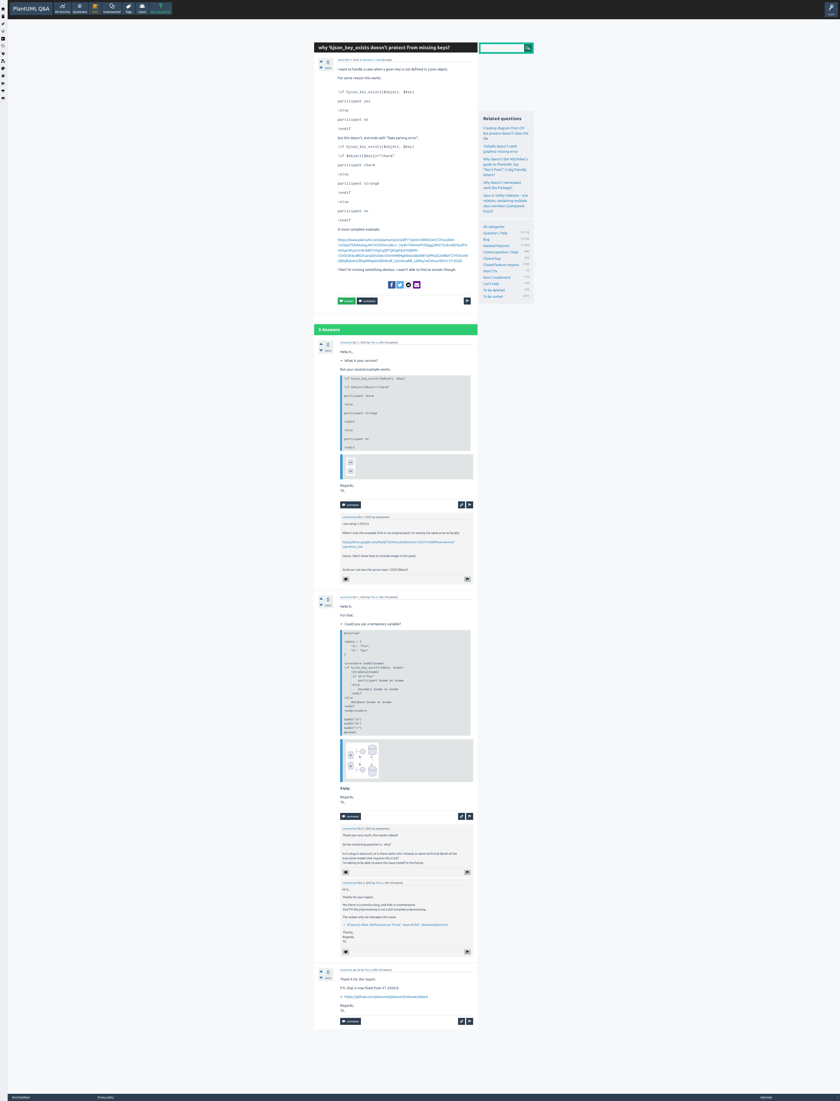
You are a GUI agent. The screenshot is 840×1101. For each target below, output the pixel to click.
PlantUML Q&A (31, 9)
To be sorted (493, 296)
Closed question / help (500, 252)
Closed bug (491, 258)
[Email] (416, 285)
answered (346, 342)
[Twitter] (400, 285)
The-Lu (375, 342)
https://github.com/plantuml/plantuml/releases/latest (386, 997)
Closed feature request (501, 265)
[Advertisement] (159, 85)
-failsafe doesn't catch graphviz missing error (500, 148)
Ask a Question (160, 12)
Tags (129, 12)
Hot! (95, 12)
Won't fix (490, 271)
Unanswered (112, 12)
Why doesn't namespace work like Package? (502, 185)
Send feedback (21, 1097)
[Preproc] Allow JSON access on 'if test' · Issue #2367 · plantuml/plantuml (397, 924)
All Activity (62, 12)
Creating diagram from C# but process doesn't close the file (505, 133)
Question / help (372, 59)
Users (142, 12)
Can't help (491, 284)
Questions (80, 12)
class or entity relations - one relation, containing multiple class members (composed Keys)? (505, 203)
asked (341, 59)
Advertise (766, 1097)
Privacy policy (106, 1097)
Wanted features (496, 246)
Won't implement (497, 277)
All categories (493, 227)
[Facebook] (392, 285)
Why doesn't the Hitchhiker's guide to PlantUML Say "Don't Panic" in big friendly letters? (505, 167)
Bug (486, 239)
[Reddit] (408, 285)
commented (350, 517)
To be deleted (494, 290)
